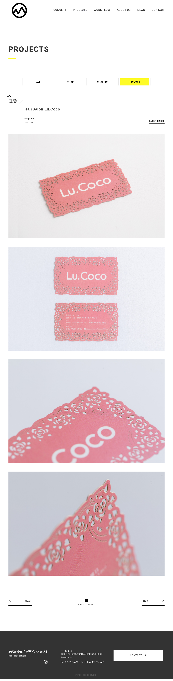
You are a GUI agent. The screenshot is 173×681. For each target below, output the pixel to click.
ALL (38, 82)
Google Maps (66, 657)
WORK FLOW (102, 10)
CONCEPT (59, 10)
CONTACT (158, 10)
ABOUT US (124, 10)
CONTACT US (138, 655)
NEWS (141, 10)
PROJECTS (80, 10)
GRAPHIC (102, 82)
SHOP (70, 82)
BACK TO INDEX (157, 121)
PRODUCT (134, 82)
